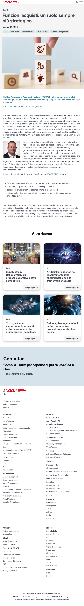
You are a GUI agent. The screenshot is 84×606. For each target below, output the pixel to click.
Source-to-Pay (52, 418)
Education (7, 431)
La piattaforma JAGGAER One (15, 567)
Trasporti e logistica (11, 453)
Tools (48, 563)
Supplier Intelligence (54, 424)
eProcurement (52, 468)
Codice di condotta (10, 404)
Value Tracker (52, 447)
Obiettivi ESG (8, 486)
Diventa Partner (9, 534)
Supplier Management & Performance (61, 430)
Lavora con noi (9, 558)
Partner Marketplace (11, 531)
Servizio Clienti (9, 544)
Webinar (49, 573)
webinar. (42, 121)
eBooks (49, 553)
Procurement (8, 460)
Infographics (51, 556)
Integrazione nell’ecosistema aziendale (18, 489)
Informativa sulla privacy (12, 401)
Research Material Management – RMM (62, 471)
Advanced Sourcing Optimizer (58, 454)
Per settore (7, 418)
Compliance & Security (12, 561)
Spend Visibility (9, 499)
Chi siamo (7, 551)
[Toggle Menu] (81, 2)
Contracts (50, 461)
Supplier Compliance (11, 502)
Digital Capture (52, 485)
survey (19, 115)
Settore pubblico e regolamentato (16, 428)
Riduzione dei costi (10, 480)
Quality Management (54, 478)
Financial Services (10, 437)
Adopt (48, 509)
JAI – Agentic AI (53, 421)
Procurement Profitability (13, 493)
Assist (48, 515)
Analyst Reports (52, 534)
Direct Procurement (10, 483)
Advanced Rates (53, 457)
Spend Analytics (53, 441)
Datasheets (50, 550)
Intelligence (51, 505)
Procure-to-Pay (52, 465)
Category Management (55, 444)
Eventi (48, 576)
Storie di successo (10, 541)
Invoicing (50, 482)
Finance (6, 463)
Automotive (7, 424)
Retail (5, 447)
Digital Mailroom (53, 488)
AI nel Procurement (10, 477)
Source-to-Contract (54, 437)
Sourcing (50, 451)
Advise (49, 512)
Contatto (6, 407)
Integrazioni (51, 502)
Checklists (50, 544)
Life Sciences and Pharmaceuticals (17, 444)
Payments (50, 495)
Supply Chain (8, 470)
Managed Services (10, 570)
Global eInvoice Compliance (57, 491)
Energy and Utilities (10, 434)
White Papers (51, 566)
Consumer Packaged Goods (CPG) (17, 450)
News (48, 559)
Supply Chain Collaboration (57, 475)
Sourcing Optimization (12, 496)
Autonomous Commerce (12, 555)
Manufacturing (8, 421)
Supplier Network (53, 427)
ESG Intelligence (53, 433)
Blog (48, 537)
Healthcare (7, 441)
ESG (4, 564)
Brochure (50, 540)
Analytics (50, 518)
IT (3, 467)
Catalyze (50, 499)
